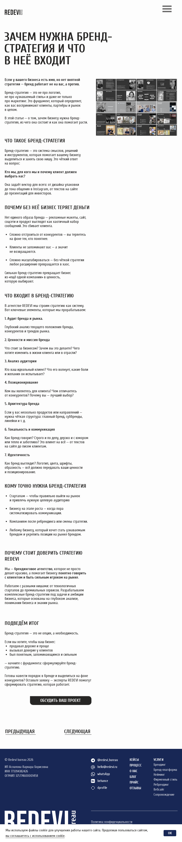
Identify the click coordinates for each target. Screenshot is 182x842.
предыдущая (20, 731)
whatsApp (103, 774)
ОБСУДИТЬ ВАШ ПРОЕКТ (60, 700)
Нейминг (159, 775)
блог (133, 777)
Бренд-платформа (165, 770)
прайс (134, 782)
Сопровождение (164, 795)
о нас (133, 771)
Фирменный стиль (165, 779)
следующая (77, 731)
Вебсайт (159, 789)
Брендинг (160, 765)
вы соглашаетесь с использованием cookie (35, 836)
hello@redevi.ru (107, 767)
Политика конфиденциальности (111, 822)
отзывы (135, 788)
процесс (136, 765)
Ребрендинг (161, 785)
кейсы (134, 760)
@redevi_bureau (107, 760)
